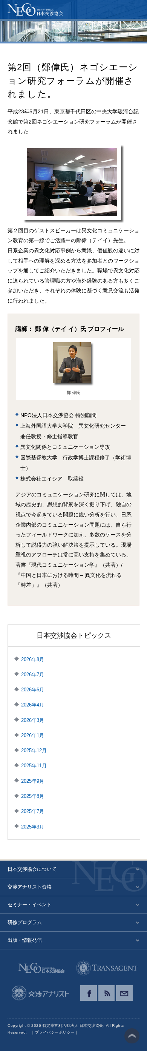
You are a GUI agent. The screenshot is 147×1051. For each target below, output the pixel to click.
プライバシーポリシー (55, 1032)
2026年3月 (32, 720)
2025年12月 (34, 750)
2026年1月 (32, 735)
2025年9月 (32, 781)
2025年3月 (32, 827)
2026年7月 (32, 674)
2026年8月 (32, 659)
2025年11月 (34, 765)
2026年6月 (32, 689)
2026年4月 (32, 705)
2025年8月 (32, 796)
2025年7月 (32, 811)
